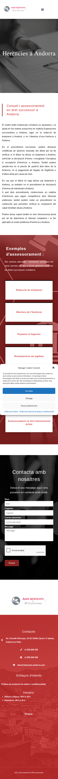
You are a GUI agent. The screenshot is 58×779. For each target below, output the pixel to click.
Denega (29, 398)
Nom (7, 499)
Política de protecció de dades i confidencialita (23, 684)
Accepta (29, 391)
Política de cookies (11, 411)
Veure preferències (29, 405)
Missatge (9, 527)
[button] (53, 367)
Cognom (9, 508)
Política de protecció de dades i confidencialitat (36, 411)
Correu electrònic (13, 517)
